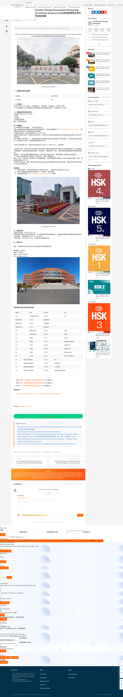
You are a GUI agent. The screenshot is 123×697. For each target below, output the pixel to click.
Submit (80, 515)
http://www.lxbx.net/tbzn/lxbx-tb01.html (40, 174)
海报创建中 (3, 662)
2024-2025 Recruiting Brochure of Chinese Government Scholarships (38, 394)
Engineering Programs (45, 7)
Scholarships (88, 5)
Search (3, 561)
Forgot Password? (5, 537)
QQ (8, 657)
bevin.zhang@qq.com (21, 679)
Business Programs (60, 7)
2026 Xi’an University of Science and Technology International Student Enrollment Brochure (46, 444)
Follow (103, 18)
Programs (29, 2)
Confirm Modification (22, 497)
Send (9, 551)
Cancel (3, 551)
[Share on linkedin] (99, 12)
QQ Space (14, 657)
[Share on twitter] (96, 12)
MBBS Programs (31, 7)
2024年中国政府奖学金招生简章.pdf (31, 386)
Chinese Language (74, 7)
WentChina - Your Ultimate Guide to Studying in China (35, 694)
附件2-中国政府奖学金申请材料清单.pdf (32, 380)
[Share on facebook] (93, 12)
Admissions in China (25, 406)
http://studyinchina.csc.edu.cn (67, 129)
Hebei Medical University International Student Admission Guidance (38, 432)
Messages (108, 18)
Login (48, 493)
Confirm (2, 621)
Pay (2, 615)
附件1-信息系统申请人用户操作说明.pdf (32, 383)
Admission (17, 19)
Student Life (112, 5)
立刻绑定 (3, 619)
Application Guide (100, 5)
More (99, 44)
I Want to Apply (48, 416)
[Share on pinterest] (102, 12)
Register (21, 537)
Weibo (2, 657)
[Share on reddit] (105, 12)
